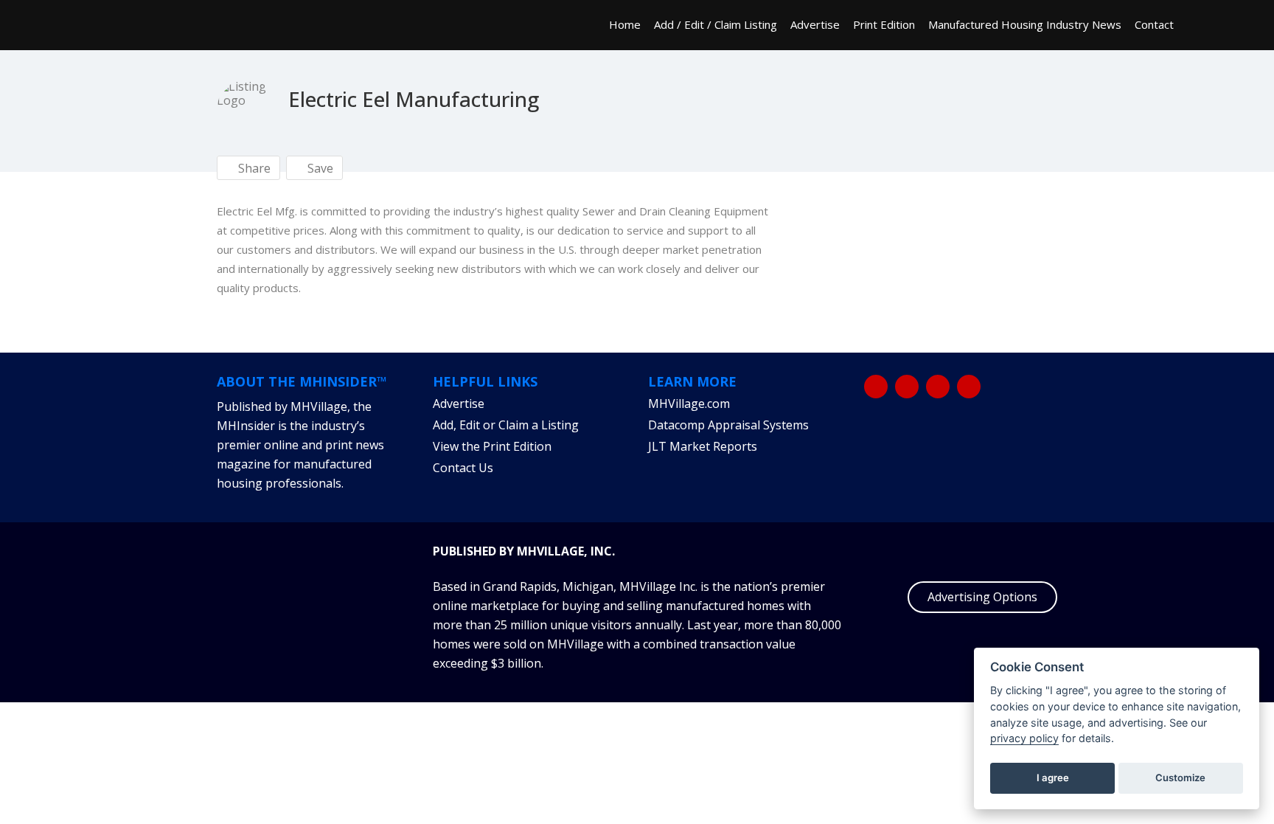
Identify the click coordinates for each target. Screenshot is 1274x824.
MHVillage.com (689, 403)
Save (318, 168)
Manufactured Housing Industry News (1024, 24)
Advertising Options (982, 597)
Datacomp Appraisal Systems (728, 425)
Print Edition (884, 24)
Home (625, 24)
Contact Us (463, 468)
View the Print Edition (492, 446)
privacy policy (1024, 738)
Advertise (815, 24)
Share (253, 168)
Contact (1154, 24)
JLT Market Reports (702, 446)
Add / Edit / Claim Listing (715, 24)
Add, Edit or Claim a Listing (506, 425)
